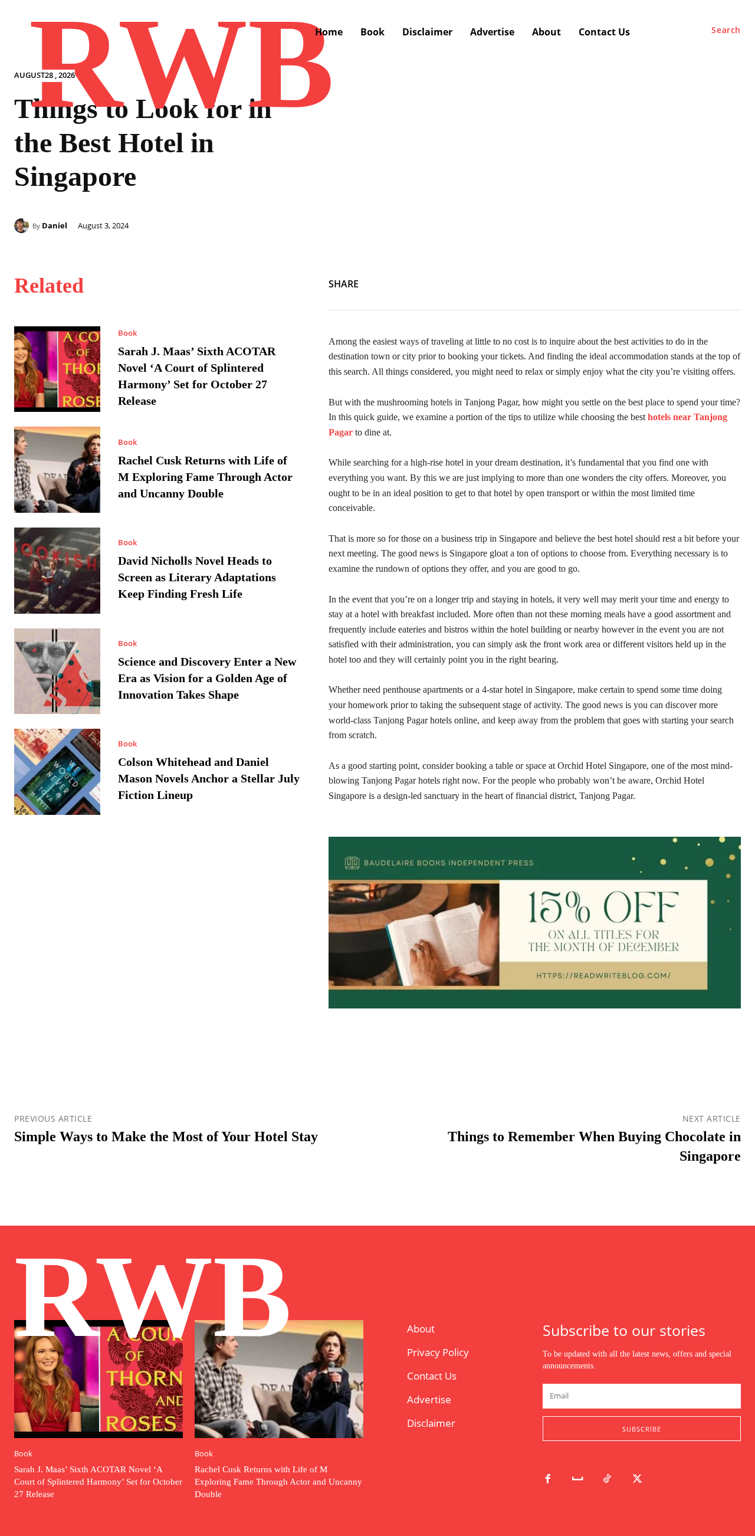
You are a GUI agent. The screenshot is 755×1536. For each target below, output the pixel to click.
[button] (726, 30)
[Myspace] (578, 1480)
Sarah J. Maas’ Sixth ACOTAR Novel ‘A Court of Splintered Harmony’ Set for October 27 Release (98, 1482)
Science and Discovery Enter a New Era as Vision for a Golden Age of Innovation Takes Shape (207, 678)
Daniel (54, 226)
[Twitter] (702, 282)
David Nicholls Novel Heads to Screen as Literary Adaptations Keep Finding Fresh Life (197, 577)
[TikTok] (608, 1480)
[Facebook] (675, 282)
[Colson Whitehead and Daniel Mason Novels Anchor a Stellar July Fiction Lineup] (57, 772)
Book (127, 333)
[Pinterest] (729, 282)
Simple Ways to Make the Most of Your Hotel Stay (166, 1136)
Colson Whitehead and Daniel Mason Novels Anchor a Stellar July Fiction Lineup (209, 778)
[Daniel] (23, 225)
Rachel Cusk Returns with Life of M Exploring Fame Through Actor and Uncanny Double (205, 477)
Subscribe (641, 1428)
